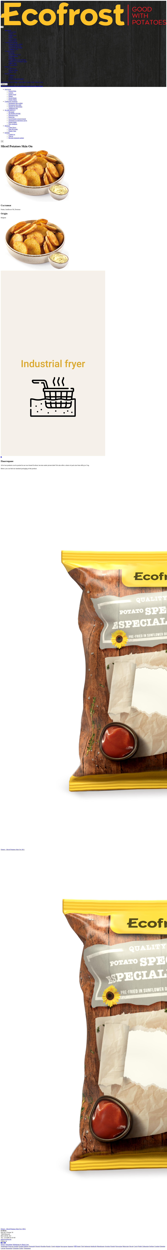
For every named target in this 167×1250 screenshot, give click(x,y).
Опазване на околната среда (18, 61)
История (11, 53)
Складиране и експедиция (17, 60)
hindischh (94, 1246)
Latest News (12, 68)
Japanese (70, 1246)
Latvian (3, 1248)
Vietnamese (27, 1248)
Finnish (112, 1246)
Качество (11, 58)
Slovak (131, 1246)
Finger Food (12, 35)
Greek (53, 1246)
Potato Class (12, 72)
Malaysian (126, 1246)
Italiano (26, 1246)
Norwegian (118, 1246)
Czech (136, 1246)
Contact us (12, 75)
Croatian (156, 1246)
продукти (8, 30)
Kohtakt (7, 74)
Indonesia (87, 1246)
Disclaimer (9, 1244)
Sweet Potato (13, 39)
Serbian (151, 1246)
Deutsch (37, 1246)
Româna (43, 1246)
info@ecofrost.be (6, 1239)
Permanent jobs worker (16, 44)
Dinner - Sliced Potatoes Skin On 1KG (13, 849)
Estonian (162, 1246)
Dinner (11, 37)
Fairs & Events (13, 70)
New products (13, 65)
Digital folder (13, 63)
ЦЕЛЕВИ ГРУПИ (14, 54)
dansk (79, 1246)
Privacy (3, 1244)
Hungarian (9, 1248)
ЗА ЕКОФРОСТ (10, 51)
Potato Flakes (13, 41)
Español (21, 1246)
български (64, 1246)
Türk (82, 1246)
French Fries (12, 32)
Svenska (107, 1246)
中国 (75, 1246)
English (16, 1246)
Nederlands (4, 1246)
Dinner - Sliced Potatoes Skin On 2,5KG (13, 1229)
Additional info (13, 49)
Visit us (11, 77)
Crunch (11, 34)
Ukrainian (16, 1248)
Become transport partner (16, 79)
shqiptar (57, 1246)
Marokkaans (100, 1246)
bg (1, 1)
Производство (13, 56)
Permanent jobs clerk (15, 46)
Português (32, 1246)
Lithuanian (145, 1246)
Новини (7, 67)
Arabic (21, 1248)
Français (10, 1246)
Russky (48, 1246)
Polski (140, 1246)
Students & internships (15, 48)
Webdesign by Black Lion (21, 1244)
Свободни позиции (11, 42)
